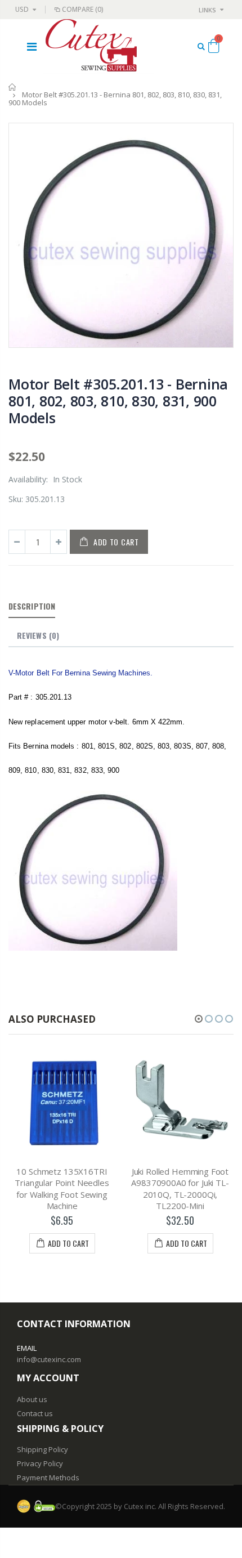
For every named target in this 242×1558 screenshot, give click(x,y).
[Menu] (32, 46)
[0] (213, 48)
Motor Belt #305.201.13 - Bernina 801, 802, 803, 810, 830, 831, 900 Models (118, 400)
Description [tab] (31, 606)
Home (12, 87)
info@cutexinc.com (49, 1359)
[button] (199, 1019)
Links (207, 10)
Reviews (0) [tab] (38, 635)
